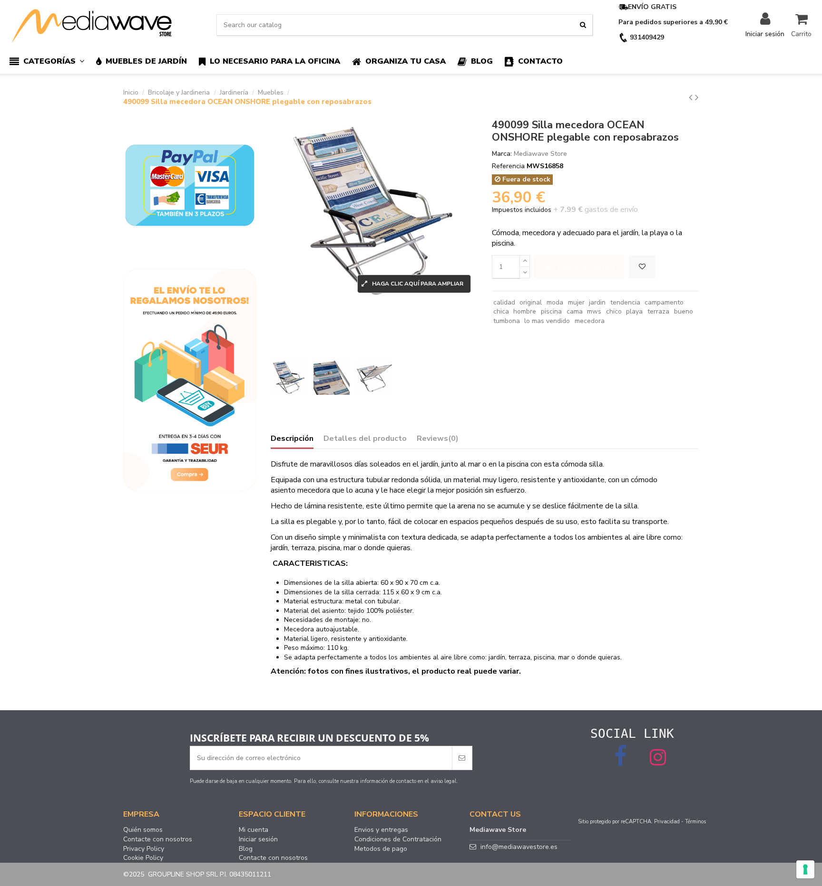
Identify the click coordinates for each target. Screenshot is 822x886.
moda (555, 302)
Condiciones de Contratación (397, 839)
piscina (551, 311)
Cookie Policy (143, 858)
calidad (504, 302)
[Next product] (697, 97)
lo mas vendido (547, 320)
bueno (683, 311)
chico (614, 311)
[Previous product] (692, 97)
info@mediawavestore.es (519, 846)
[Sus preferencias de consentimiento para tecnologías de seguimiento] (805, 869)
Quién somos (143, 830)
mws (594, 311)
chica (501, 311)
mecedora (590, 320)
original (530, 302)
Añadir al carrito (586, 266)
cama (575, 311)
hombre (524, 311)
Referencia (508, 166)
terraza (658, 311)
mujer (576, 302)
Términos (695, 821)
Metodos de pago (380, 849)
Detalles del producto (365, 439)
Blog (246, 849)
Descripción (292, 439)
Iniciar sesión (258, 839)
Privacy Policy (143, 849)
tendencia (625, 302)
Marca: (502, 153)
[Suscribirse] (462, 758)
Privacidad (667, 821)
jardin (597, 302)
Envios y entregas (381, 830)
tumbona (506, 320)
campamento (664, 302)
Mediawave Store (540, 153)
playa (634, 311)
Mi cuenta (253, 830)
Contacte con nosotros (157, 839)
